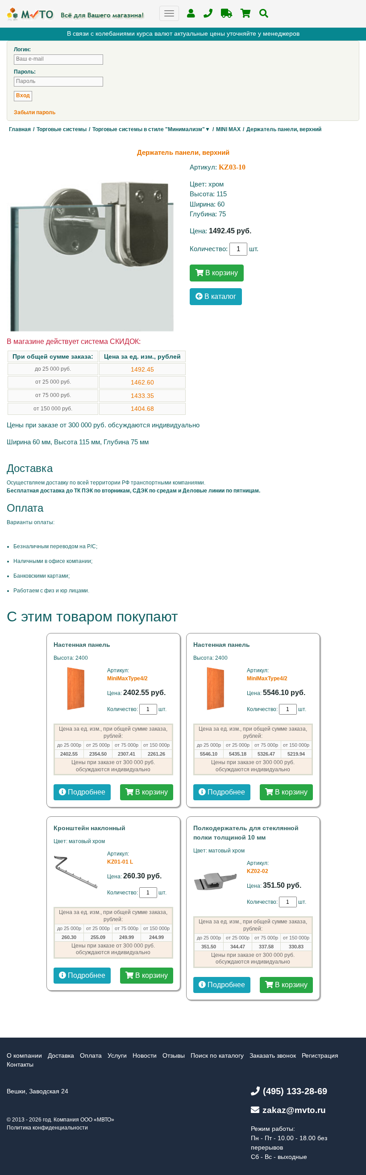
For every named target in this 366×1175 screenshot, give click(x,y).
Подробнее (85, 792)
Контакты (20, 1064)
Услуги (117, 1055)
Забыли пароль (34, 112)
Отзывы (173, 1055)
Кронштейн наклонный (89, 828)
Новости (145, 1055)
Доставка (61, 1055)
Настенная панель (82, 644)
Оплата (91, 1055)
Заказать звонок (273, 1055)
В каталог (219, 296)
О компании (24, 1055)
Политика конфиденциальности (47, 1128)
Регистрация (320, 1055)
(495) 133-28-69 (295, 1091)
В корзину (221, 273)
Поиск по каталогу (217, 1055)
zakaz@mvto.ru (294, 1110)
